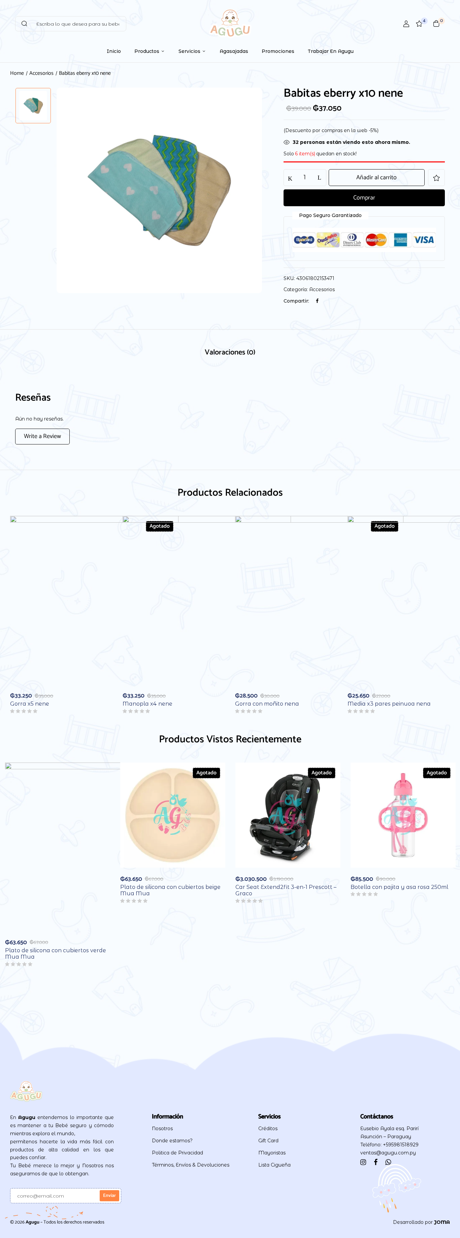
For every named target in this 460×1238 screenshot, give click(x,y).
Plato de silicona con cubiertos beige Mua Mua (170, 890)
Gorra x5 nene (29, 704)
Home (17, 73)
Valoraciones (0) (230, 352)
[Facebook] (317, 301)
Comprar (364, 198)
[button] (436, 24)
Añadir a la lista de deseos (436, 177)
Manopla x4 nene (147, 704)
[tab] (230, 353)
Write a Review (42, 436)
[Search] (24, 24)
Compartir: (296, 301)
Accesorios (41, 73)
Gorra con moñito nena (267, 704)
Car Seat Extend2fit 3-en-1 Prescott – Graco (285, 890)
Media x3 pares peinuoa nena (389, 704)
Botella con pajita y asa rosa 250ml (399, 887)
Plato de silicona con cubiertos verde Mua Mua (55, 953)
